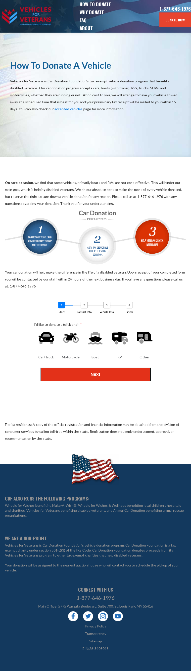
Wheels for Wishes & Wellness (102, 505)
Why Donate (92, 11)
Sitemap (95, 641)
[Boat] (95, 338)
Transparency (95, 633)
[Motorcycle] (71, 338)
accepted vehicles (68, 109)
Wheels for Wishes (20, 505)
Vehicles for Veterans (17, 16)
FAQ (83, 19)
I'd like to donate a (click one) (56, 324)
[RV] (120, 338)
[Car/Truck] (46, 338)
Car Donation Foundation (144, 545)
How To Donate (95, 3)
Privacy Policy (95, 626)
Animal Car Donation (129, 510)
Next (95, 374)
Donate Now (175, 19)
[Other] (144, 338)
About (86, 27)
